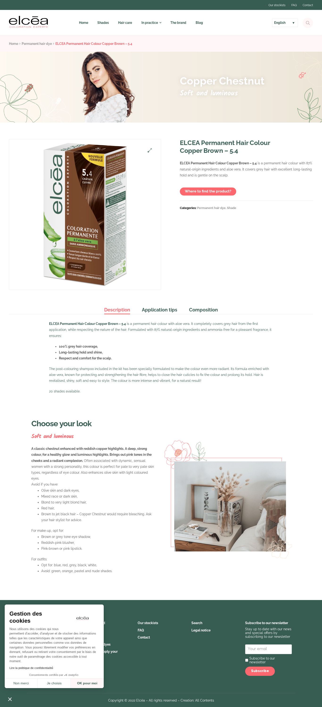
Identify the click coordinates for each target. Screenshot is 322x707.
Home (83, 23)
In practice (149, 23)
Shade (231, 208)
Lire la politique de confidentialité (31, 668)
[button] (10, 699)
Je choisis (54, 683)
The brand (178, 23)
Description (117, 310)
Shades (103, 23)
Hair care (125, 23)
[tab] (120, 310)
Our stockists (276, 5)
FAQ (294, 5)
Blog (199, 23)
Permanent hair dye (37, 44)
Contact (308, 5)
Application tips (159, 310)
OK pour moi (87, 683)
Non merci (21, 683)
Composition (203, 310)
